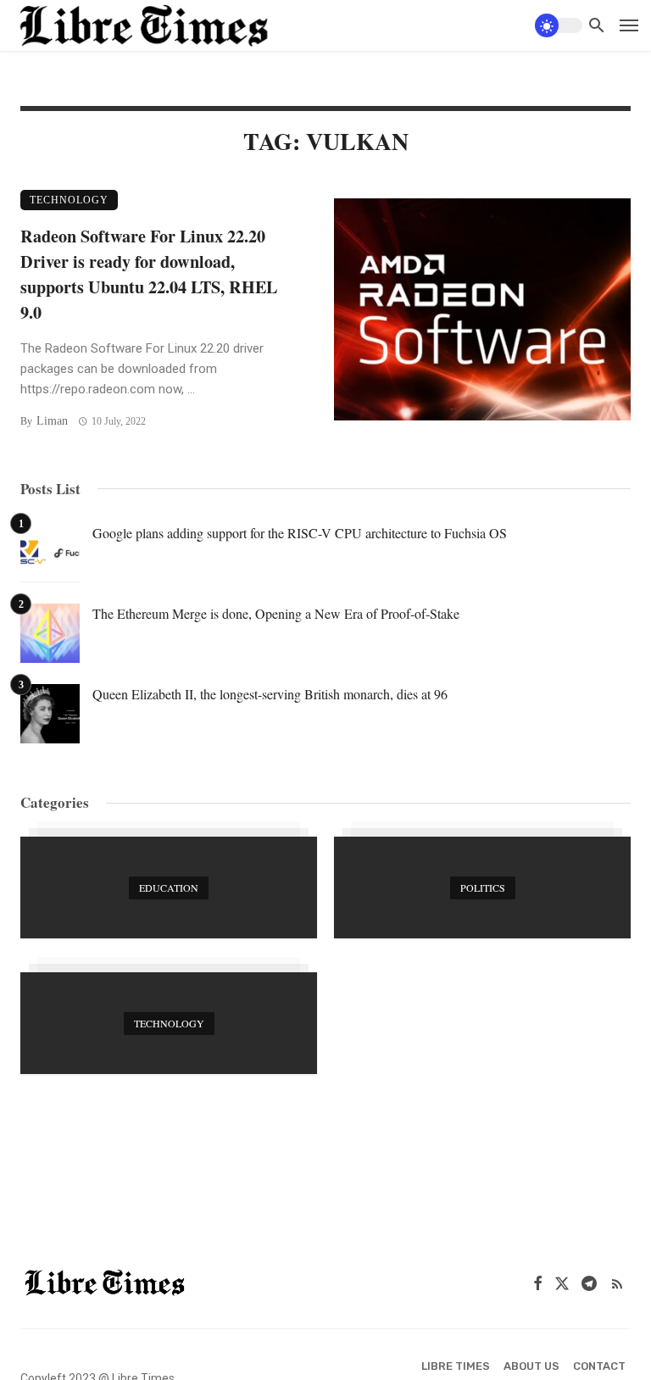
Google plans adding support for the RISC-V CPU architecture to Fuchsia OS (299, 533)
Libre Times (455, 1366)
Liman (52, 421)
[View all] (168, 887)
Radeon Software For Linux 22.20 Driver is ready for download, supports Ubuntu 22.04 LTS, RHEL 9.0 (148, 274)
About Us (531, 1366)
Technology (69, 200)
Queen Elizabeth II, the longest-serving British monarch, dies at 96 (270, 694)
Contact (599, 1366)
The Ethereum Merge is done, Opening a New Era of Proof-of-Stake (275, 613)
